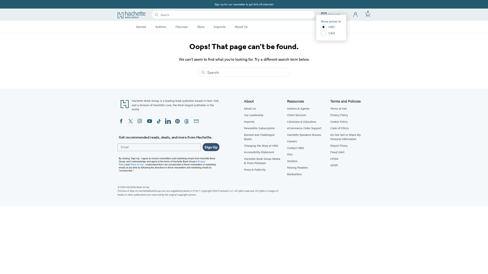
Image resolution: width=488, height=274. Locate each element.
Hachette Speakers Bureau (304, 135)
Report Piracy (339, 145)
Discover (182, 27)
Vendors (292, 161)
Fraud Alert (337, 152)
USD (331, 27)
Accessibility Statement (259, 152)
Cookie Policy (339, 121)
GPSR (334, 165)
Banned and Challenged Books (259, 137)
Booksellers (294, 174)
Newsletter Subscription (259, 128)
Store (201, 27)
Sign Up (211, 147)
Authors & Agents (298, 108)
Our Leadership (253, 115)
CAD (331, 33)
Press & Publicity (255, 169)
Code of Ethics (339, 128)
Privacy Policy (339, 115)
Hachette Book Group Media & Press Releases (262, 161)
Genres (141, 27)
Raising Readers (297, 167)
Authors (160, 27)
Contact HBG (295, 148)
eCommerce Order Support (304, 128)
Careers (292, 141)
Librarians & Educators (301, 121)
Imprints (220, 27)
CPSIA (334, 159)
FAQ (289, 154)
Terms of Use (338, 108)
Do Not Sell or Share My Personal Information (345, 137)
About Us (241, 27)
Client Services (296, 115)
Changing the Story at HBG (261, 145)
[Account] (355, 14)
